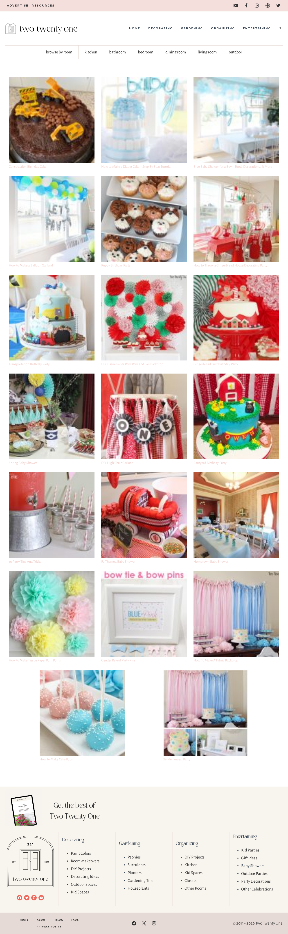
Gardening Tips (140, 881)
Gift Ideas (249, 858)
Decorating (160, 28)
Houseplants (138, 888)
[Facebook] (246, 5)
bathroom (117, 52)
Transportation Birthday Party (29, 364)
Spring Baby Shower (23, 463)
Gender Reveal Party (176, 759)
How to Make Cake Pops (56, 759)
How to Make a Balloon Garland (31, 265)
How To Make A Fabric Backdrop (216, 660)
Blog (59, 919)
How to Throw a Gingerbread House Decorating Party (230, 265)
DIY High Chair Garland (117, 463)
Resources (43, 5)
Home (134, 28)
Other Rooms (195, 888)
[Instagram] (257, 5)
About (42, 919)
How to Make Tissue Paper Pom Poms (35, 660)
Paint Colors (81, 853)
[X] (144, 923)
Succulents (137, 865)
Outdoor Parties (254, 874)
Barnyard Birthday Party (210, 463)
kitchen (91, 52)
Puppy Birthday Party (115, 265)
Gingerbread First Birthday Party (216, 364)
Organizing (223, 28)
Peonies (134, 857)
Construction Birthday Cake (27, 166)
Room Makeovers (85, 861)
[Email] (235, 5)
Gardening (192, 28)
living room (207, 52)
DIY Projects (81, 869)
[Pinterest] (267, 5)
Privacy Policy (49, 926)
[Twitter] (278, 5)
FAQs (75, 919)
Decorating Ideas (85, 876)
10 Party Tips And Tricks (25, 561)
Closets (190, 881)
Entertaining (257, 28)
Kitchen (191, 865)
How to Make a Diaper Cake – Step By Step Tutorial (136, 166)
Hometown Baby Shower (211, 561)
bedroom (145, 52)
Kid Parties (250, 850)
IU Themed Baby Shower (118, 561)
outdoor (235, 52)
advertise (18, 5)
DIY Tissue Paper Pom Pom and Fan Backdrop (132, 364)
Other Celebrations (257, 889)
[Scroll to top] (276, 916)
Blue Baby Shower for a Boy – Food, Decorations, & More (233, 166)
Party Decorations (256, 881)
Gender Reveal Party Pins (118, 660)
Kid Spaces (80, 892)
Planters (135, 873)
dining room (175, 52)
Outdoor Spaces (84, 884)
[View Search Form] (280, 28)
